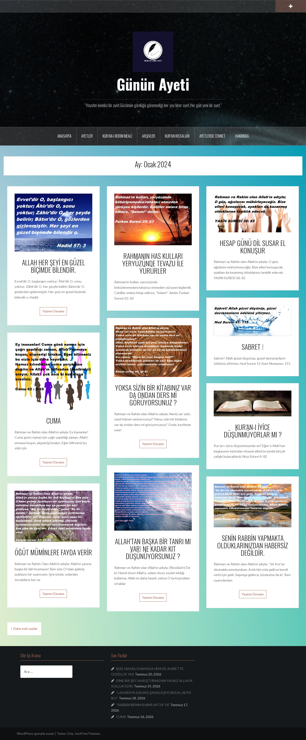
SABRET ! (252, 347)
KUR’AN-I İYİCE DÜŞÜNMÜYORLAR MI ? (253, 430)
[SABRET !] (252, 320)
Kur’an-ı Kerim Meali (117, 136)
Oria (70, 733)
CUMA (53, 420)
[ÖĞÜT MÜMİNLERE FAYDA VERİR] (53, 516)
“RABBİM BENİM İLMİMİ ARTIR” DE (142, 705)
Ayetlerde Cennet (212, 136)
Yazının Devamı (53, 311)
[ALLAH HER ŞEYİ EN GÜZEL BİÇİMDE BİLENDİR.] (53, 222)
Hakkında (242, 136)
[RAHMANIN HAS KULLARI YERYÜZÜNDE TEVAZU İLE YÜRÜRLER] (153, 219)
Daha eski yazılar (25, 628)
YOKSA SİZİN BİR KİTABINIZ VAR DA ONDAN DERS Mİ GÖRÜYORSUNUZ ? (153, 395)
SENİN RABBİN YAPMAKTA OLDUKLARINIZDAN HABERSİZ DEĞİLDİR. (252, 545)
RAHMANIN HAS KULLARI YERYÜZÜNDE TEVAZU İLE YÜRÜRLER (153, 263)
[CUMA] (53, 374)
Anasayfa (64, 136)
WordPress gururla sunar (35, 733)
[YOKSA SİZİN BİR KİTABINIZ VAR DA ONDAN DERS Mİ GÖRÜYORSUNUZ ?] (153, 351)
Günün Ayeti (153, 84)
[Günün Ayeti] (153, 51)
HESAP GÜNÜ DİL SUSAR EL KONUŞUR (253, 246)
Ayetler (87, 136)
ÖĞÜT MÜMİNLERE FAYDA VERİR (53, 552)
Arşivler (148, 136)
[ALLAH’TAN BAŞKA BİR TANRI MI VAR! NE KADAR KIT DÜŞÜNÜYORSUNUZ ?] (153, 501)
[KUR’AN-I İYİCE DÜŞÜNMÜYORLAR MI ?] (252, 403)
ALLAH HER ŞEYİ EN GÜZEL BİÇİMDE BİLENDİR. (53, 266)
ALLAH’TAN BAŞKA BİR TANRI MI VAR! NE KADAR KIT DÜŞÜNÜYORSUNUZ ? (153, 548)
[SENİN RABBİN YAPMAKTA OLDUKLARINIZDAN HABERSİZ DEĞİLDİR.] (252, 505)
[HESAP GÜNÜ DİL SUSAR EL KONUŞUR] (252, 212)
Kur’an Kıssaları (177, 136)
